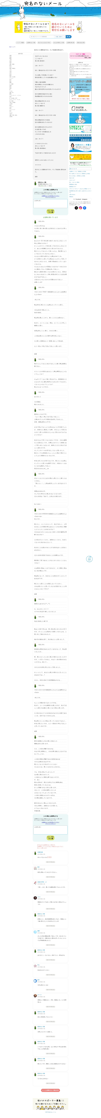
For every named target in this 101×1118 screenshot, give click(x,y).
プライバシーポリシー (50, 197)
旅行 (10, 110)
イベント (11, 78)
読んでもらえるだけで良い (44, 42)
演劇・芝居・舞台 (13, 115)
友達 (10, 61)
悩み (10, 81)
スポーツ (11, 106)
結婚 (10, 57)
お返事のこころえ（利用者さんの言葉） (78, 171)
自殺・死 (11, 92)
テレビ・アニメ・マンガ (14, 99)
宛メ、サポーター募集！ (74, 182)
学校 (10, 62)
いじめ (10, 91)
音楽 (10, 96)
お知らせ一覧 (89, 77)
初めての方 (71, 178)
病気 (10, 86)
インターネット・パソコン (15, 95)
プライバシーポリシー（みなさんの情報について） (80, 188)
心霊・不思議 (12, 102)
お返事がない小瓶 (31, 42)
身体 (10, 88)
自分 (10, 79)
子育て (10, 113)
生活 (10, 67)
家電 (10, 105)
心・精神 (11, 84)
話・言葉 (11, 101)
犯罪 (10, 108)
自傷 (10, 85)
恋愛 (10, 55)
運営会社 (71, 196)
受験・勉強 (11, 64)
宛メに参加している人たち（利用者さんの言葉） (80, 173)
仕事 (10, 71)
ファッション (12, 109)
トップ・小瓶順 (20, 42)
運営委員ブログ (72, 186)
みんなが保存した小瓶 (59, 42)
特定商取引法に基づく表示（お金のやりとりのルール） (80, 191)
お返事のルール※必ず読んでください (50, 195)
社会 (10, 74)
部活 (10, 65)
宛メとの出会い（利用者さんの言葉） (77, 175)
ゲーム (10, 112)
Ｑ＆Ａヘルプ (72, 180)
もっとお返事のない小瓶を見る (50, 1090)
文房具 (10, 116)
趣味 (10, 93)
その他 (10, 103)
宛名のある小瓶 (80, 42)
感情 (10, 82)
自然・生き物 (12, 76)
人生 (10, 69)
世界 (10, 75)
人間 (10, 59)
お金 (10, 72)
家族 (10, 58)
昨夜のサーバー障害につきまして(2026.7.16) (79, 64)
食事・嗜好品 (12, 68)
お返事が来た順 (70, 42)
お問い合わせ (72, 194)
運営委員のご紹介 (73, 184)
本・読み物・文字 (13, 98)
